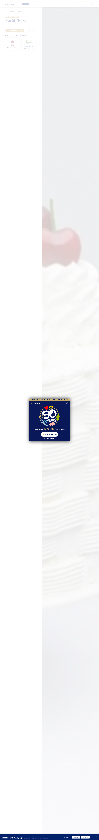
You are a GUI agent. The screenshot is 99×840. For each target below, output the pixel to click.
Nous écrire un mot (51, 434)
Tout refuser (76, 837)
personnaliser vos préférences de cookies (43, 838)
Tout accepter (85, 837)
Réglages (66, 837)
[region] (49, 837)
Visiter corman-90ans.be (49, 438)
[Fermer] (96, 836)
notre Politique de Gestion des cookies (25, 838)
